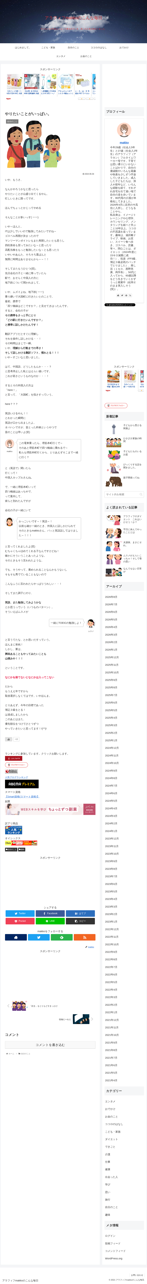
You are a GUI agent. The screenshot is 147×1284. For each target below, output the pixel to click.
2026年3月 (111, 634)
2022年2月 (111, 1004)
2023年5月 (111, 891)
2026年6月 (111, 611)
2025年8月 (111, 687)
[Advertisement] (50, 880)
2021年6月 (111, 1065)
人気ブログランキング (16, 777)
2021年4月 (111, 1080)
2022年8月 (111, 959)
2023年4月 (111, 899)
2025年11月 (112, 664)
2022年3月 (111, 997)
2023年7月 (111, 876)
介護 (107, 1154)
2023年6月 (111, 884)
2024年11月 (112, 755)
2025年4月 (111, 717)
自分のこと (12, 849)
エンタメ (110, 1101)
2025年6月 (111, 702)
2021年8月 (111, 1050)
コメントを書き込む (50, 1045)
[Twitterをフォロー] (39, 937)
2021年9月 (111, 1042)
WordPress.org (113, 1258)
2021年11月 (112, 1027)
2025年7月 (111, 695)
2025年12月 (112, 657)
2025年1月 (111, 740)
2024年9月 (111, 770)
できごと (110, 1146)
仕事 (107, 1161)
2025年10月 (112, 672)
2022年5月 (111, 982)
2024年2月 (111, 823)
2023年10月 (112, 853)
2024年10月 (112, 763)
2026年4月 (111, 627)
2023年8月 (111, 868)
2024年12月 (112, 747)
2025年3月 (111, 725)
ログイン (110, 1235)
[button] (141, 494)
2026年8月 (111, 596)
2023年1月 (111, 921)
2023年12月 (112, 838)
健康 (107, 1169)
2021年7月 (111, 1057)
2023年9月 (111, 861)
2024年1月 (111, 831)
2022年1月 (111, 1012)
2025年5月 (111, 710)
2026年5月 (111, 619)
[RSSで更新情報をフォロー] (85, 937)
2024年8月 (111, 778)
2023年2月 (111, 914)
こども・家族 (113, 1131)
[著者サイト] (16, 937)
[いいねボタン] (8, 739)
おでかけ (110, 1109)
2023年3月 (111, 906)
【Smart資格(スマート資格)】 (22, 796)
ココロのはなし (114, 1124)
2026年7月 (111, 604)
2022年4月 (111, 989)
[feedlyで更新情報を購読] (62, 937)
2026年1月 (111, 649)
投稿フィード (113, 1243)
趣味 (22, 849)
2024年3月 (111, 816)
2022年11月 (112, 936)
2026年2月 (111, 642)
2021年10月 (112, 1035)
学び (107, 1184)
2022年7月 (111, 967)
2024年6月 (111, 793)
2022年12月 (112, 929)
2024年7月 (111, 785)
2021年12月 (112, 1020)
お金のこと (111, 1116)
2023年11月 (112, 846)
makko (124, 142)
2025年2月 (111, 732)
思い (107, 1192)
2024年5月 (111, 800)
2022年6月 (111, 974)
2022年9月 (111, 951)
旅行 (107, 1199)
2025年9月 (111, 680)
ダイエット (111, 1139)
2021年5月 (111, 1072)
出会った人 (111, 1177)
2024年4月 (111, 808)
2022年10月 (112, 944)
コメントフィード (115, 1251)
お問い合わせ (137, 1275)
